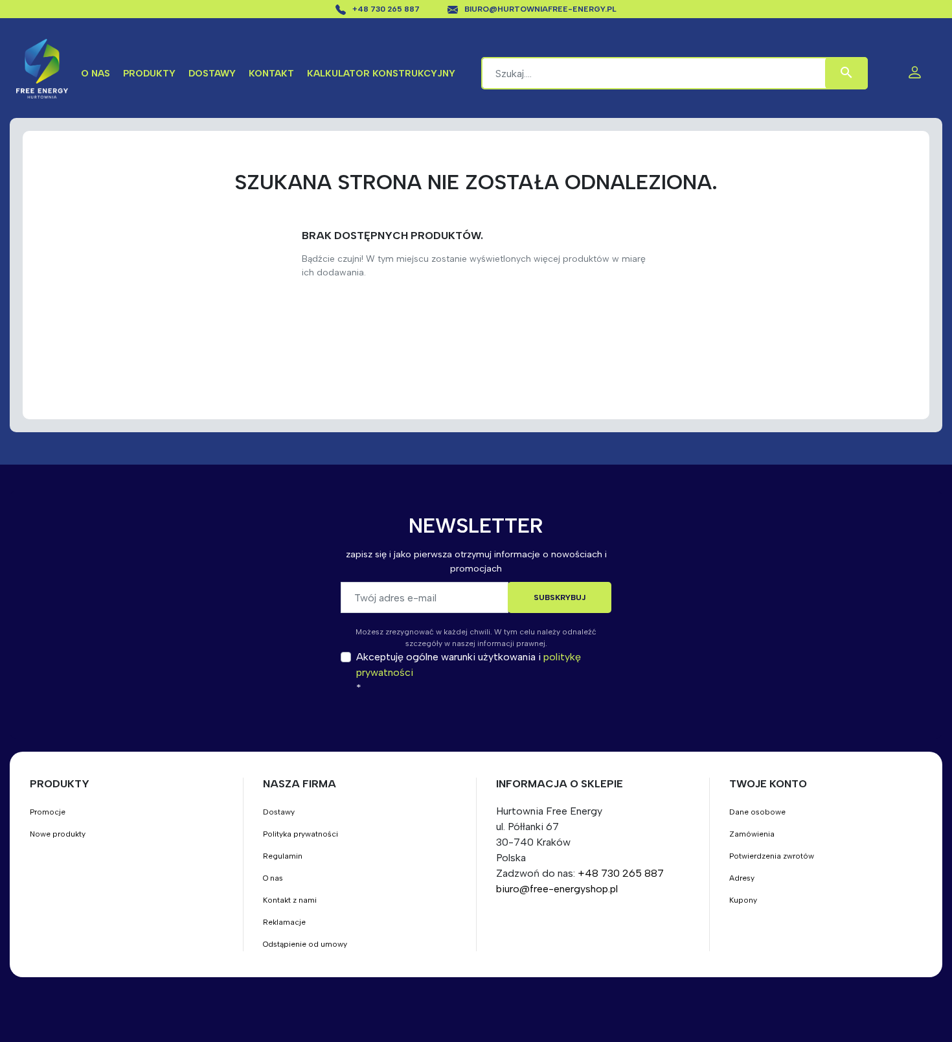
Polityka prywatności (300, 834)
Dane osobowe (757, 811)
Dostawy (212, 73)
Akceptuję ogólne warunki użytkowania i (468, 664)
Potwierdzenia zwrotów (771, 856)
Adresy (741, 878)
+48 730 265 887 (387, 9)
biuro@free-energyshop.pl (557, 889)
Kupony (743, 900)
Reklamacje (284, 922)
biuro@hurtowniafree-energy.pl (540, 9)
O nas (95, 73)
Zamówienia (752, 834)
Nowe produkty (57, 834)
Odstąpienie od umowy (305, 944)
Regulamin (282, 856)
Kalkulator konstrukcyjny (381, 73)
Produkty (149, 73)
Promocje (47, 811)
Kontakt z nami (290, 900)
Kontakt (271, 73)
